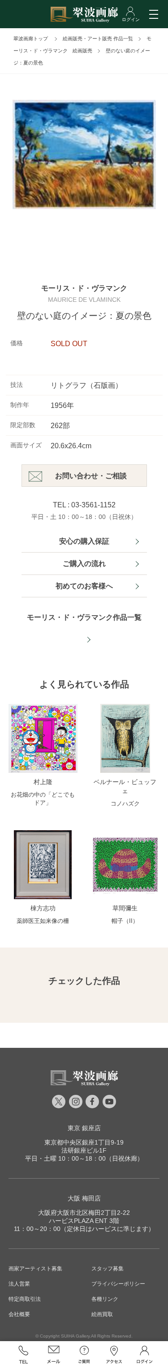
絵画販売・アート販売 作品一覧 (98, 38)
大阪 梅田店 (84, 1198)
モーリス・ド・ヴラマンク (84, 288)
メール (54, 1354)
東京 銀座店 (84, 1128)
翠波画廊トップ (30, 38)
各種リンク (104, 1299)
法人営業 (19, 1284)
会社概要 (19, 1314)
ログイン (144, 1354)
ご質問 (84, 1354)
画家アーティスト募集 (35, 1268)
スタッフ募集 (107, 1268)
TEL (24, 1354)
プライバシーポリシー (118, 1284)
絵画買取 (102, 1314)
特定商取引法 (25, 1299)
